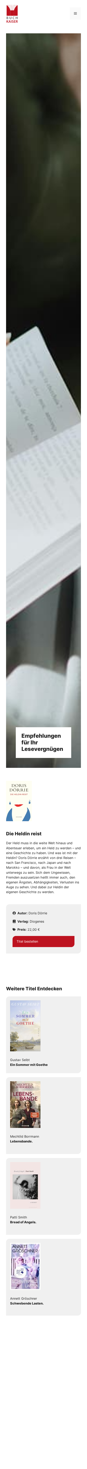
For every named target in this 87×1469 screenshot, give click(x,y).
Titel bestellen (27, 941)
